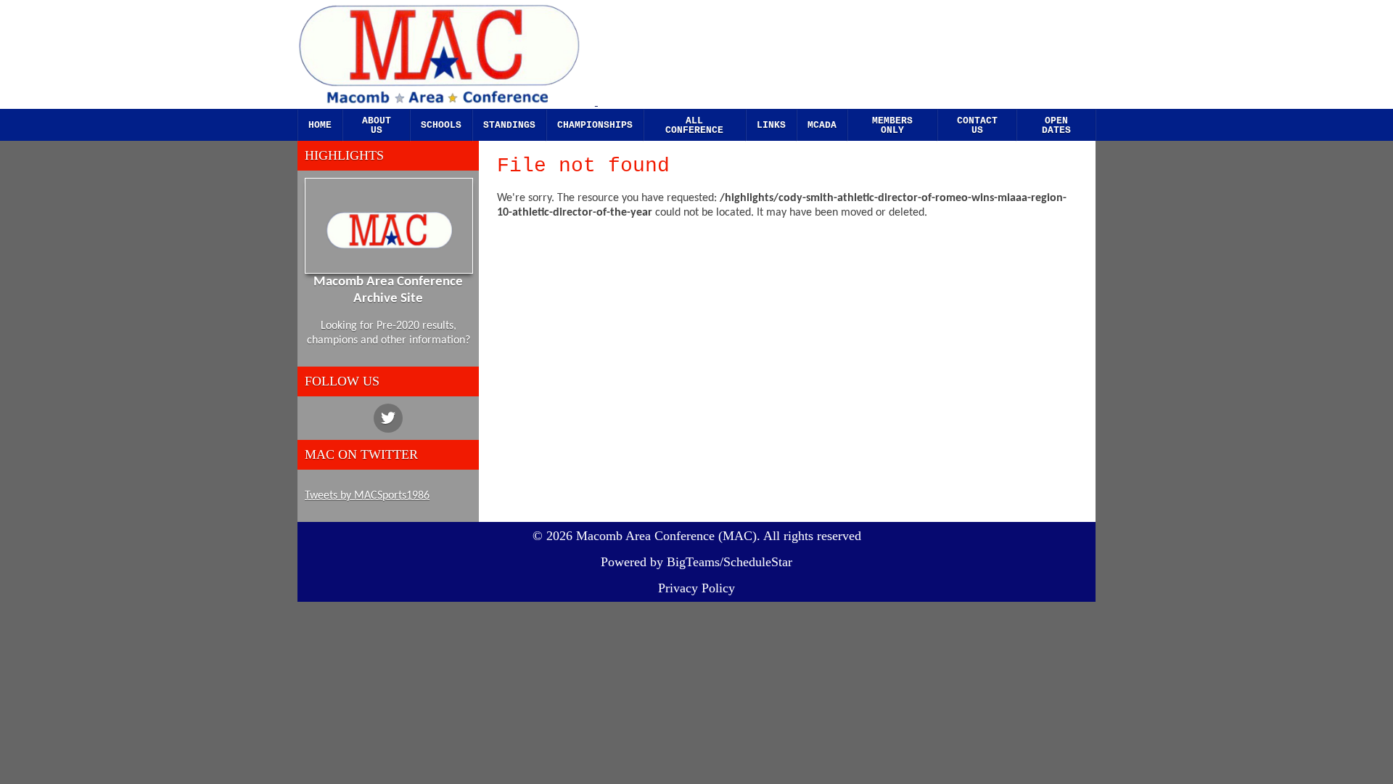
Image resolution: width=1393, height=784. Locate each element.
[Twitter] (388, 418)
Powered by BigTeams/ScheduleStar (696, 562)
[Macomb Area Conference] (453, 55)
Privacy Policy (696, 588)
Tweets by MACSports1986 (367, 496)
